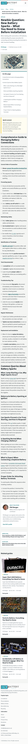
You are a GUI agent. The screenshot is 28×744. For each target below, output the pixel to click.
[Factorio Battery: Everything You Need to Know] (14, 605)
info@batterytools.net (6, 728)
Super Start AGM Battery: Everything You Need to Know (13, 578)
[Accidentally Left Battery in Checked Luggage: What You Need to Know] (14, 646)
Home (2, 9)
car (11, 423)
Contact (3, 717)
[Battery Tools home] (9, 3)
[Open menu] (25, 3)
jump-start (13, 378)
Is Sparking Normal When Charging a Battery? (13, 100)
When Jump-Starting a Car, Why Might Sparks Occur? (13, 87)
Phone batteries (5, 701)
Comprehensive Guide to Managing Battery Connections (13, 78)
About (2, 714)
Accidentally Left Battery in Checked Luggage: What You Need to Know (13, 661)
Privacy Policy (4, 720)
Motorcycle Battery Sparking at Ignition (13, 91)
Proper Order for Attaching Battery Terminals (12, 111)
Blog (7, 9)
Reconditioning (5, 706)
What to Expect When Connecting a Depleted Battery (12, 106)
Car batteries (4, 698)
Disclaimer (3, 722)
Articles (11, 9)
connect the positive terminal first (17, 168)
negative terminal (7, 258)
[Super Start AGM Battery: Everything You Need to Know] (14, 564)
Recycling (3, 708)
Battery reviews (4, 703)
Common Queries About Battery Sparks (12, 82)
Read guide (5, 593)
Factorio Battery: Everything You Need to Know (13, 619)
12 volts (14, 234)
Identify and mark (7, 246)
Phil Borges (3, 47)
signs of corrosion (13, 294)
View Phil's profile (7, 524)
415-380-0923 (4, 731)
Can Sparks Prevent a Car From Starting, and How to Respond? (14, 95)
